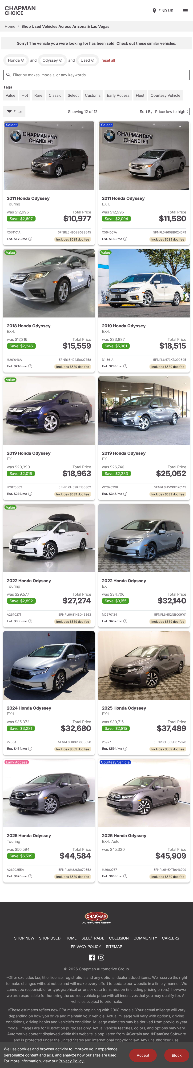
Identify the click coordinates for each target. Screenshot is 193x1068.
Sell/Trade (92, 938)
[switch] (185, 10)
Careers (170, 938)
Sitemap (114, 946)
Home (10, 26)
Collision (119, 938)
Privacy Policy (86, 946)
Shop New (24, 938)
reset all (108, 60)
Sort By (146, 111)
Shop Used (50, 938)
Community (145, 938)
